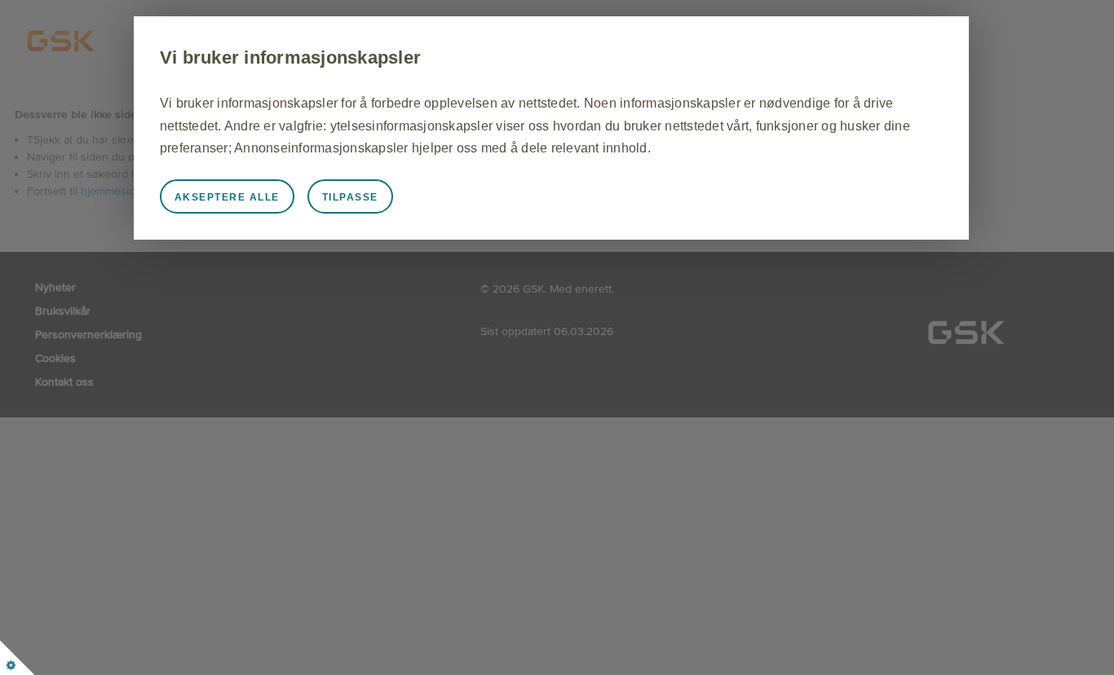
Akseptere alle (227, 197)
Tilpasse (350, 197)
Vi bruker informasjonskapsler (290, 57)
